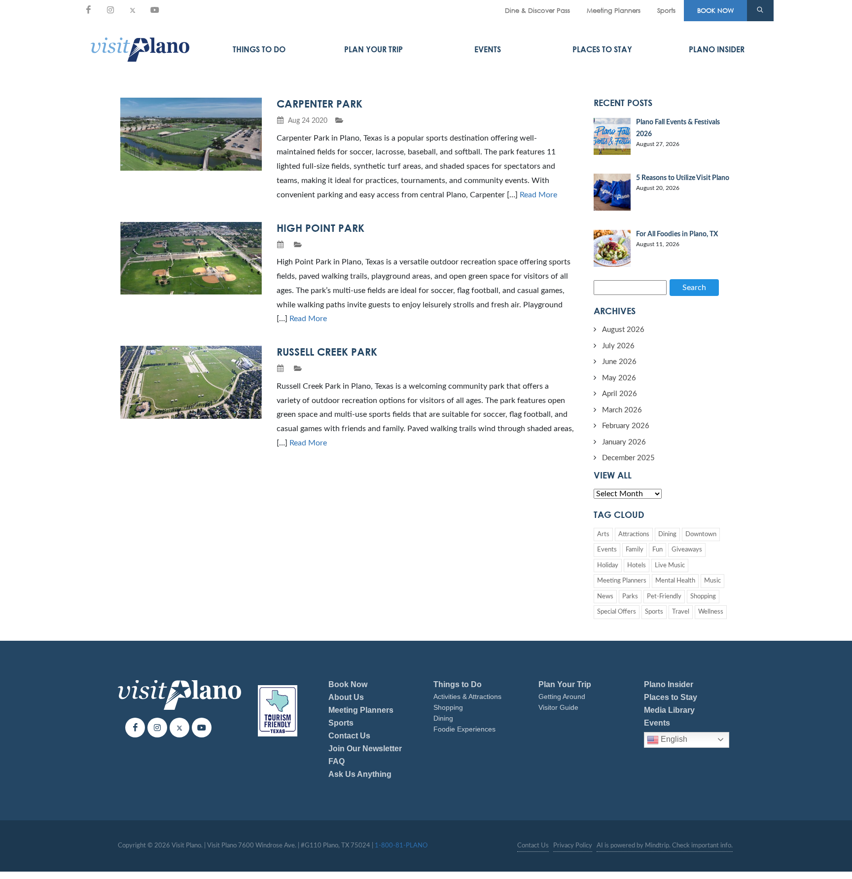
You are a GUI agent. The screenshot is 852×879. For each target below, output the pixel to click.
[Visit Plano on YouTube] (155, 10)
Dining (667, 534)
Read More (538, 195)
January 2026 (624, 442)
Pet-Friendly (664, 596)
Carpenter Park (319, 103)
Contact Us (349, 736)
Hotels (636, 565)
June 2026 (619, 362)
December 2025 (628, 458)
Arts (603, 534)
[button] (760, 11)
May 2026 (619, 378)
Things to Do (259, 49)
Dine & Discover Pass (537, 10)
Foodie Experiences (464, 729)
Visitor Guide (558, 707)
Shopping (703, 596)
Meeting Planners (613, 10)
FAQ (336, 761)
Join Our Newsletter (365, 748)
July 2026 (618, 346)
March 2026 (622, 410)
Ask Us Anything (359, 774)
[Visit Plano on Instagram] (110, 10)
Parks (630, 596)
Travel (680, 612)
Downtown (700, 534)
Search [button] (694, 288)
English (673, 739)
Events (487, 49)
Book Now (347, 684)
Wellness (710, 612)
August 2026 (623, 329)
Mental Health (675, 581)
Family (634, 550)
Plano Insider (717, 49)
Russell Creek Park (327, 351)
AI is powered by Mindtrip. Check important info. (665, 845)
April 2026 (619, 394)
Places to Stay (602, 49)
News (605, 596)
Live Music (670, 565)
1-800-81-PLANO (401, 845)
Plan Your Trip (373, 49)
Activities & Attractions (467, 696)
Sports (666, 10)
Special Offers (616, 612)
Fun (657, 550)
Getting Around (561, 696)
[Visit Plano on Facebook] (88, 10)
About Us (346, 697)
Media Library (669, 710)
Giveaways (687, 550)
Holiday (607, 565)
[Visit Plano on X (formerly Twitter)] (132, 10)
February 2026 (625, 426)
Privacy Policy (572, 845)
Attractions (633, 534)
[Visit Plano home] (140, 49)
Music (712, 581)
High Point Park (320, 227)
